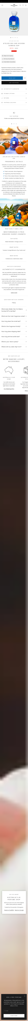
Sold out (12, 78)
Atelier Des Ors (14, 41)
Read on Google (19, 910)
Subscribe (14, 1015)
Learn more (14, 292)
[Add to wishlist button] (25, 78)
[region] (14, 116)
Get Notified (14, 82)
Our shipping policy (9, 389)
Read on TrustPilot (9, 910)
